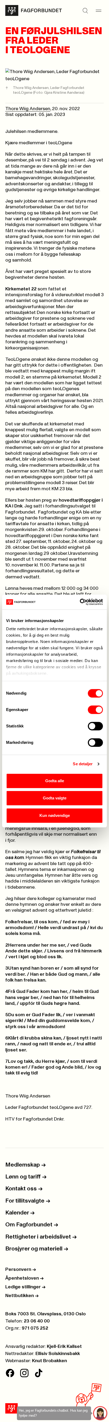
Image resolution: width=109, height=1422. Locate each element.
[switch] (95, 709)
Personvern (20, 1269)
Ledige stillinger (25, 1287)
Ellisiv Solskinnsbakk (57, 1353)
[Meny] (98, 10)
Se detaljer (83, 764)
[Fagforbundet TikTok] (38, 1373)
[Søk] (85, 10)
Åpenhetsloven (24, 1278)
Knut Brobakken (49, 1360)
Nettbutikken (22, 1295)
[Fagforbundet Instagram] (24, 1373)
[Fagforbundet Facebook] (10, 1373)
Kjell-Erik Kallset (64, 1346)
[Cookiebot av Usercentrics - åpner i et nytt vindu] (80, 601)
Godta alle (54, 780)
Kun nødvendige (54, 815)
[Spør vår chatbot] (100, 1413)
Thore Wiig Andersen (27, 108)
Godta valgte (54, 798)
